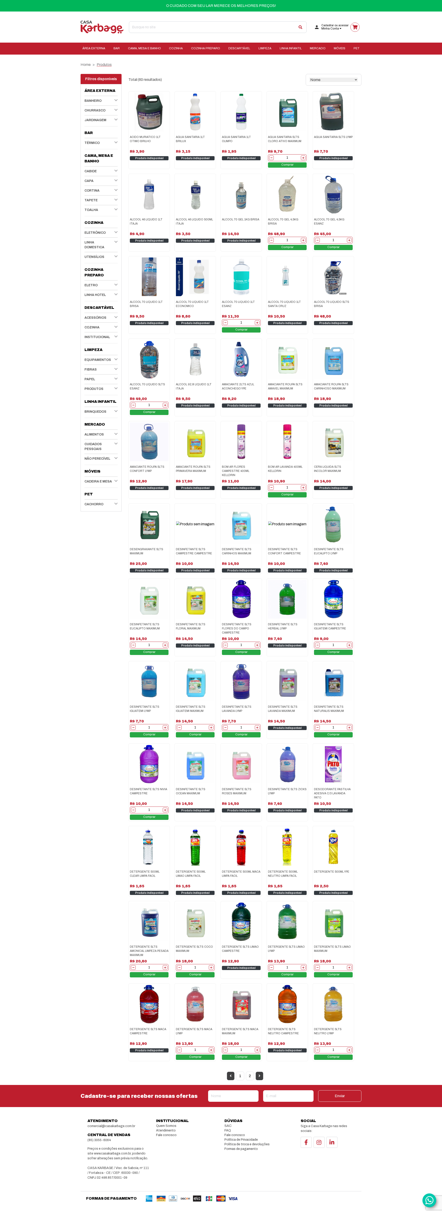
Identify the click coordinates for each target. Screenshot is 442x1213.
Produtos (104, 65)
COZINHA (176, 48)
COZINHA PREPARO (205, 48)
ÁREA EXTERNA (93, 48)
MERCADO (318, 48)
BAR (116, 48)
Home (86, 65)
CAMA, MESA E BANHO (144, 48)
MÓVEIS (339, 48)
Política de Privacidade (241, 1139)
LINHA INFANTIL (291, 48)
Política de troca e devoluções (247, 1144)
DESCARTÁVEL (239, 48)
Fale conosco (166, 1135)
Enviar (340, 1096)
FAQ (227, 1130)
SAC (228, 1126)
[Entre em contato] (429, 1200)
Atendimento (166, 1130)
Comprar (287, 164)
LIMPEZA (265, 48)
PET (357, 48)
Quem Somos (166, 1126)
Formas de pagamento (241, 1149)
